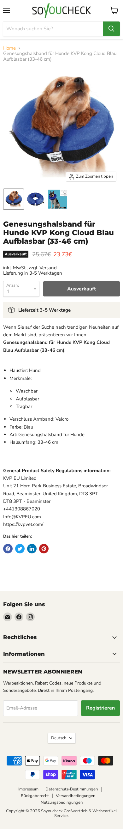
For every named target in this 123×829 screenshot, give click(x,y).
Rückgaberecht (35, 796)
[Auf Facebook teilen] (8, 548)
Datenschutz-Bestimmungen (71, 789)
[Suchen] (111, 28)
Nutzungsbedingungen (62, 802)
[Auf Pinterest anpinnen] (44, 548)
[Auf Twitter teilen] (20, 548)
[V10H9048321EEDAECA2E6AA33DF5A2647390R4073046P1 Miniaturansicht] (13, 199)
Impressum (28, 789)
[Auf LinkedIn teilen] (32, 548)
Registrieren (100, 707)
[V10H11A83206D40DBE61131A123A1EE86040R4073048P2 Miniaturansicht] (36, 199)
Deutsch (58, 738)
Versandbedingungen (75, 796)
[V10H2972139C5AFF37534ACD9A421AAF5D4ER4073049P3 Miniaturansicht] (58, 199)
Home (9, 48)
